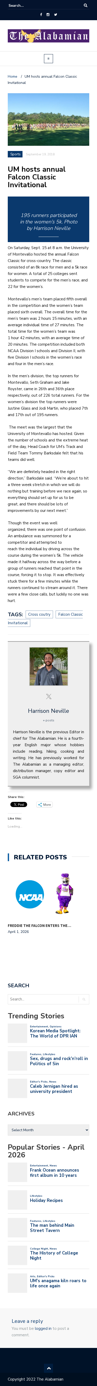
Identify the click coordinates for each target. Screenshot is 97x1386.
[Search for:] (24, 5)
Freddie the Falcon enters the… (39, 925)
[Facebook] (41, 14)
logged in (43, 1328)
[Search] (85, 5)
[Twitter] (55, 14)
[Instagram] (48, 14)
